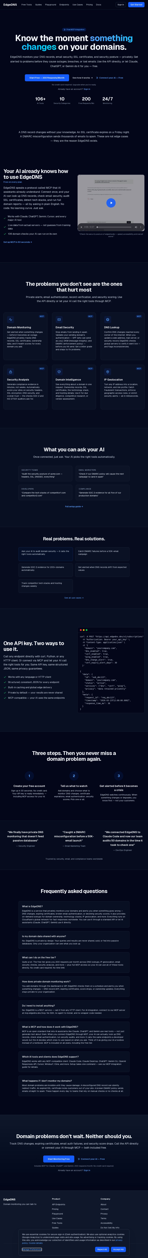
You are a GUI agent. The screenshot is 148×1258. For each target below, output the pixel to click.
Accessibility (107, 1223)
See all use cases (74, 598)
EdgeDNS (10, 4)
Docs (98, 4)
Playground (50, 4)
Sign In (121, 4)
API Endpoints (58, 1204)
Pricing (89, 4)
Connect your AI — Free (111, 78)
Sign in (87, 89)
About (103, 1204)
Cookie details (36, 1243)
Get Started (136, 4)
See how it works (83, 78)
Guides (38, 4)
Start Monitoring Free (59, 1159)
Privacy (104, 1214)
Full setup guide (74, 506)
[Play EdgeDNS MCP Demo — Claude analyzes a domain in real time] (111, 203)
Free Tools (27, 4)
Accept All (118, 1249)
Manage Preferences (32, 1249)
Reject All (102, 1249)
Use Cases (78, 4)
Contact (105, 1209)
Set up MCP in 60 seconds (17, 242)
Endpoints (64, 4)
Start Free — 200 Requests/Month (46, 78)
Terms (103, 1218)
